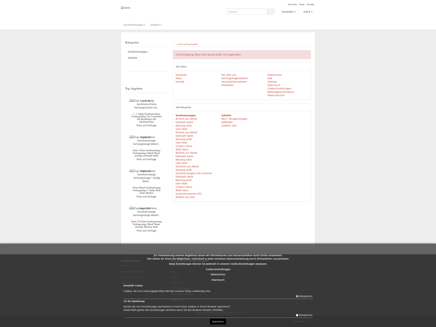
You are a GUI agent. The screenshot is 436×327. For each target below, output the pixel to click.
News (302, 4)
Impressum (218, 279)
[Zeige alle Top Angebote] (166, 88)
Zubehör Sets (229, 125)
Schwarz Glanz (184, 146)
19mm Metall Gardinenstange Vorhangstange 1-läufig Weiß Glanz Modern (146, 190)
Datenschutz (218, 274)
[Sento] (151, 11)
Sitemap (272, 81)
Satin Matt (181, 129)
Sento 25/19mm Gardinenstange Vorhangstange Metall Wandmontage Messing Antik (146, 224)
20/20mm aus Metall (187, 166)
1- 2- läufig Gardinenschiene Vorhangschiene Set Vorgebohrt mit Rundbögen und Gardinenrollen (146, 117)
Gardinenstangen (133, 24)
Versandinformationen (234, 81)
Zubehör (155, 24)
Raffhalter (227, 122)
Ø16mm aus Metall (186, 118)
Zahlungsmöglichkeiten (234, 78)
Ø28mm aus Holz (185, 197)
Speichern (218, 321)
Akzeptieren (306, 296)
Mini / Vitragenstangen (234, 118)
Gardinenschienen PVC (189, 193)
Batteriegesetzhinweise (280, 91)
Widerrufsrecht (276, 95)
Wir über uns (228, 74)
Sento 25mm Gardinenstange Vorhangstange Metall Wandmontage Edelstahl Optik (146, 153)
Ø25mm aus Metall (186, 152)
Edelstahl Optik (184, 122)
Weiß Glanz (182, 149)
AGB (269, 78)
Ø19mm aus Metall (186, 132)
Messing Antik (184, 125)
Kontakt (310, 4)
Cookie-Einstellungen (218, 269)
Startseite (292, 4)
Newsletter (227, 85)
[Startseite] (173, 44)
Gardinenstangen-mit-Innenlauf (194, 173)
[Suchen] (270, 11)
